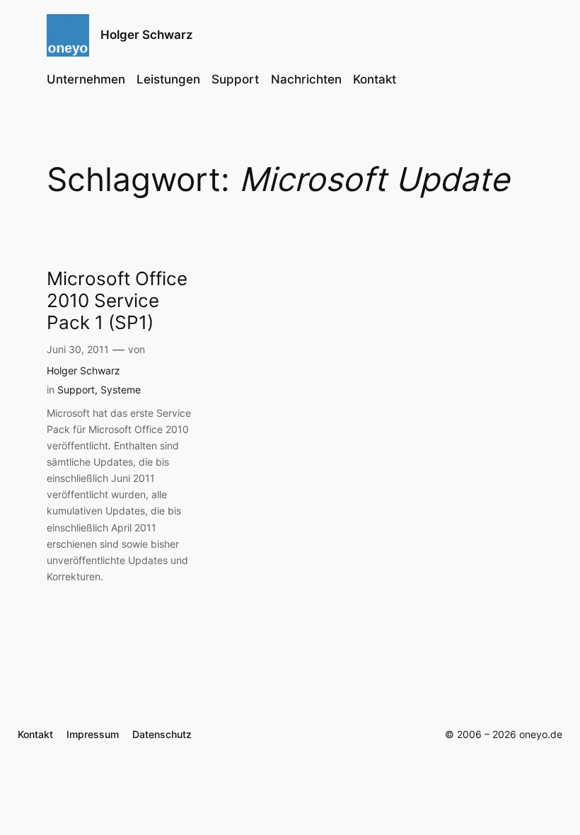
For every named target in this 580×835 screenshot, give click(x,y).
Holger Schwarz (146, 35)
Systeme (120, 390)
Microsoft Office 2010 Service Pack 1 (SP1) (117, 300)
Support (76, 390)
